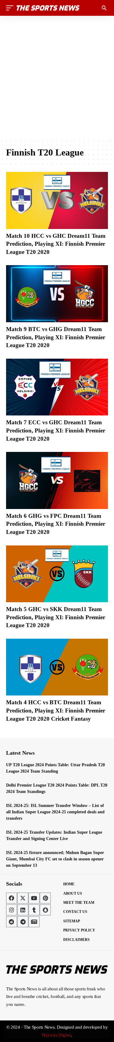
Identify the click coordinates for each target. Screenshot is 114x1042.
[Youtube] (34, 898)
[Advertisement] (57, 77)
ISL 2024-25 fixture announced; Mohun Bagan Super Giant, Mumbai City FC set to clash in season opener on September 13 (55, 859)
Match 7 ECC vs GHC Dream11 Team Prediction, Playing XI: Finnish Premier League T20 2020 (55, 430)
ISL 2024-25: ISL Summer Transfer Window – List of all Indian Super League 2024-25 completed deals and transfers (55, 812)
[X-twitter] (22, 898)
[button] (11, 8)
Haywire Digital (56, 1035)
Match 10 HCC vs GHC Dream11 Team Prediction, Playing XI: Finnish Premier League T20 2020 (55, 244)
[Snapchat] (45, 909)
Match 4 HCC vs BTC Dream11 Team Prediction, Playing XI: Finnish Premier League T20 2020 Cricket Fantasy (55, 710)
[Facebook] (11, 898)
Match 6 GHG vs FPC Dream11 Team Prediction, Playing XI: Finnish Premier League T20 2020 (55, 524)
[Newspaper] (34, 921)
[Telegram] (22, 921)
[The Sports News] (48, 8)
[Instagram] (11, 909)
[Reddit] (11, 921)
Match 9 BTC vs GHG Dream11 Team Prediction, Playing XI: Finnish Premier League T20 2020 (55, 337)
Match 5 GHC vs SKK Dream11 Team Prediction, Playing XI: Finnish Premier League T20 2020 (55, 617)
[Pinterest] (45, 898)
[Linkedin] (22, 909)
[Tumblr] (34, 909)
